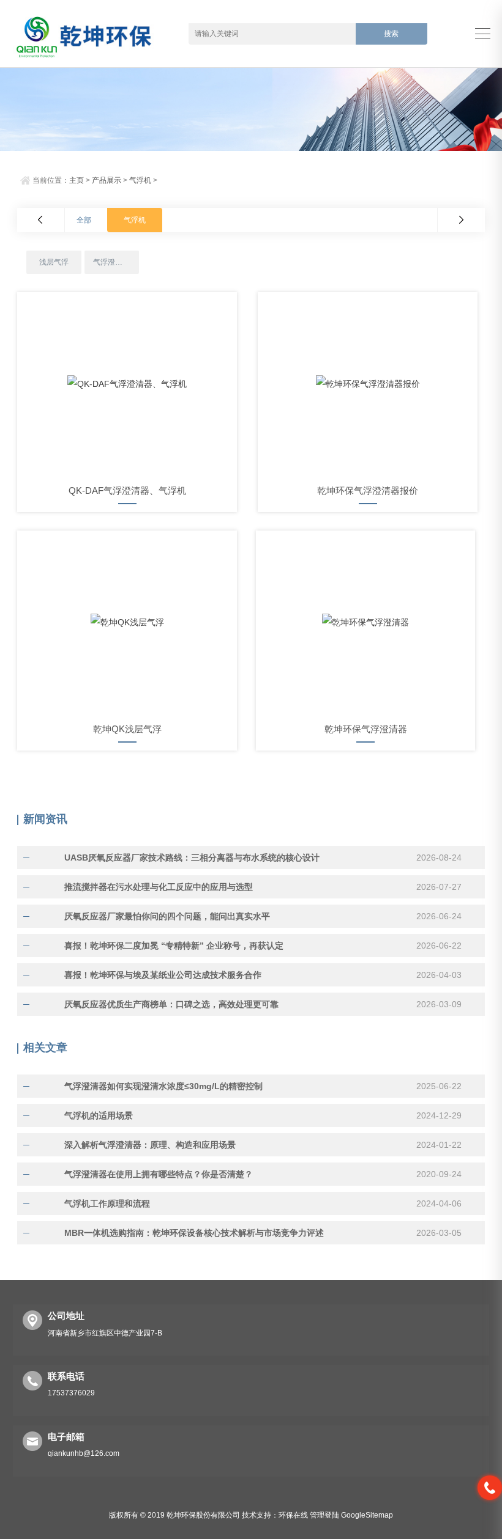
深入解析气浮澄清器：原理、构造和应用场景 (150, 1145)
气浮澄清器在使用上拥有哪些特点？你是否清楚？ (158, 1174)
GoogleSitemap (367, 1515)
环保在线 (293, 1515)
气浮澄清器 (111, 262)
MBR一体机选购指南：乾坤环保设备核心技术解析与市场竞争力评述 (194, 1233)
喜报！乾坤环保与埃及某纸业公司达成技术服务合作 (162, 975)
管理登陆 (324, 1515)
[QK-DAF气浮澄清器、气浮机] (127, 384)
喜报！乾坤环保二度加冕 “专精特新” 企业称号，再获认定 (173, 945)
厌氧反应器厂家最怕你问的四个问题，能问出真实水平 (167, 916)
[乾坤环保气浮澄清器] (366, 622)
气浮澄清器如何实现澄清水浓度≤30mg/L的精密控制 (163, 1086)
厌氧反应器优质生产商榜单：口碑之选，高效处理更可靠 (171, 1004)
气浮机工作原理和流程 (107, 1203)
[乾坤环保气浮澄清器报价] (368, 384)
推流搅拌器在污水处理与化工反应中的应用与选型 (158, 887)
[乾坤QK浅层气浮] (127, 622)
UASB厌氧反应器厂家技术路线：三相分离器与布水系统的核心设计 (192, 857)
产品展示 (106, 180)
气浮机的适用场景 (98, 1115)
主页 (76, 180)
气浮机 (140, 180)
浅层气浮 (54, 262)
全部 (84, 220)
